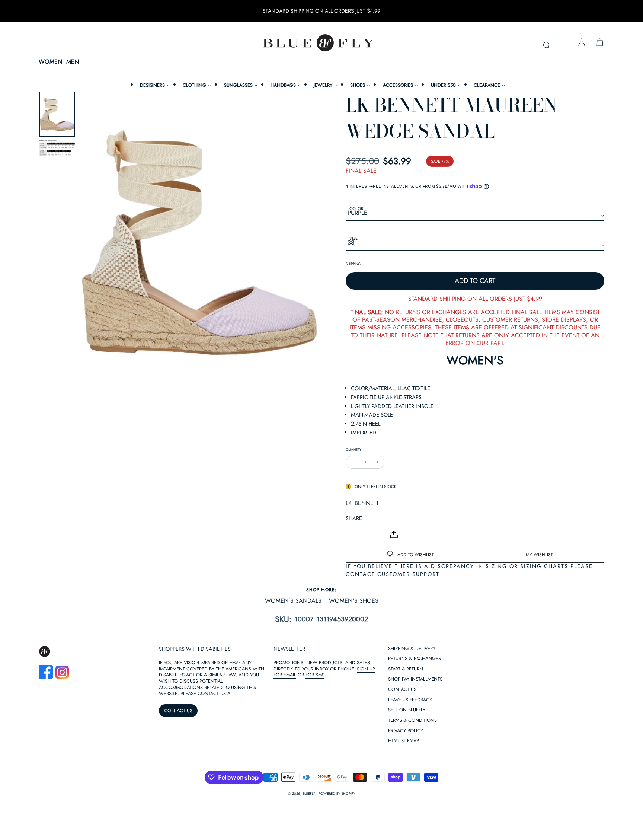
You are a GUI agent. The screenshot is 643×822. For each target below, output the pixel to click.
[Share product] (393, 534)
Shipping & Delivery (411, 721)
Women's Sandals (293, 601)
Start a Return (405, 741)
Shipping (353, 264)
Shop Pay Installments (415, 751)
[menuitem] (154, 85)
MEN (72, 62)
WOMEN (50, 62)
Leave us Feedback (410, 772)
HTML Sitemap (403, 813)
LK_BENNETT (362, 503)
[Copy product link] (368, 534)
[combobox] (488, 45)
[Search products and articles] (546, 45)
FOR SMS (314, 747)
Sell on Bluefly (406, 782)
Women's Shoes (353, 601)
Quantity (353, 449)
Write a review (321, 674)
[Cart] (599, 42)
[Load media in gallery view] (57, 114)
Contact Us (402, 762)
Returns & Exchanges (414, 731)
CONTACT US (178, 782)
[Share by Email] (352, 534)
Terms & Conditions (412, 793)
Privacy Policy (405, 803)
